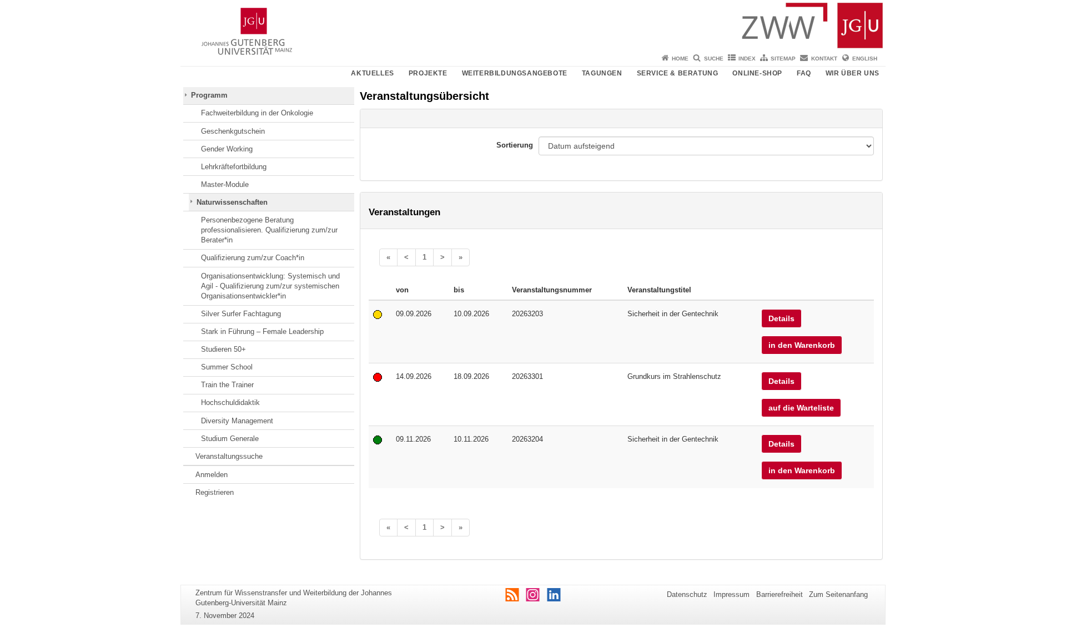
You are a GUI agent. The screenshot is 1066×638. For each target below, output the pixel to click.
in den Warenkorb (801, 345)
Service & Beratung (677, 73)
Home (680, 58)
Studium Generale (230, 438)
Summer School (227, 367)
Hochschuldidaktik (230, 402)
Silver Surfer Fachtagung (241, 314)
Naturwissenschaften (232, 202)
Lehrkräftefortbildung (233, 167)
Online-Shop (757, 73)
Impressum (731, 594)
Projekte (428, 73)
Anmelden (211, 474)
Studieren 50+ (223, 349)
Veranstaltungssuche (229, 456)
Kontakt (824, 58)
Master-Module (225, 184)
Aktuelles (372, 73)
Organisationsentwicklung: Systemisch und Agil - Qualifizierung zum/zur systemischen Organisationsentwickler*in (270, 286)
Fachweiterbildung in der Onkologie (257, 113)
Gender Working (227, 149)
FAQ (804, 73)
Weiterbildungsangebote (514, 73)
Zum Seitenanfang (838, 594)
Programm (209, 95)
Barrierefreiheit (779, 594)
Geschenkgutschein (233, 131)
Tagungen (602, 73)
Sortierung (514, 145)
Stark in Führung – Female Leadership (262, 331)
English (864, 58)
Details (781, 318)
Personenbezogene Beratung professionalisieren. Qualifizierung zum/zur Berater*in (269, 230)
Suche (713, 58)
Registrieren (214, 492)
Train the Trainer (227, 385)
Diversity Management (237, 421)
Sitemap (783, 58)
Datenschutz (687, 594)
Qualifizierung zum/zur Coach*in (252, 258)
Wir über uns (852, 73)
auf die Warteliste (801, 407)
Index (747, 58)
